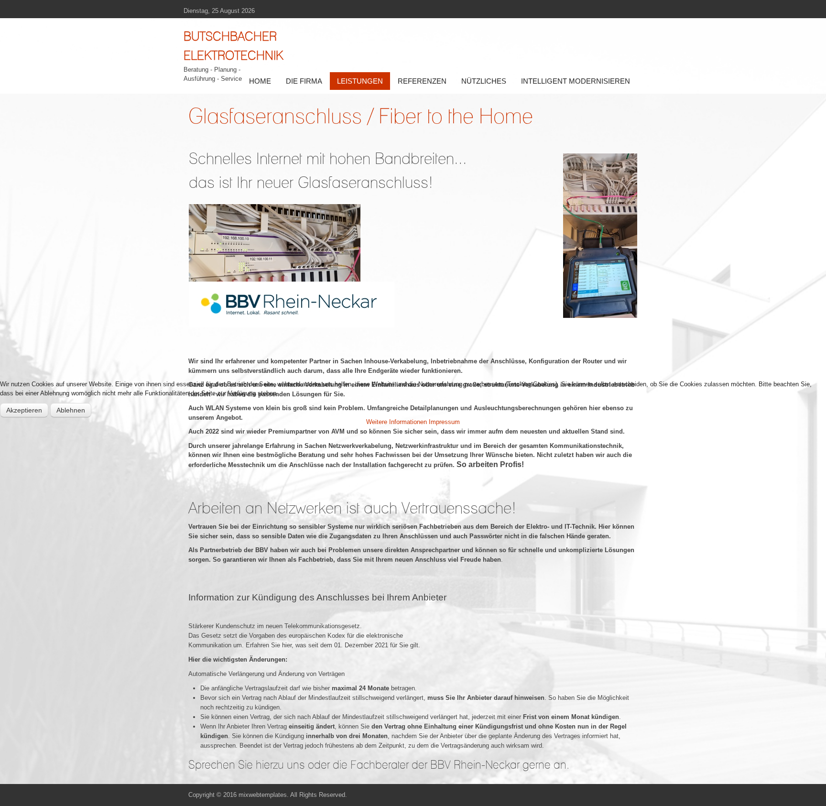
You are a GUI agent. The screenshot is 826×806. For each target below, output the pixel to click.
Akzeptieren (24, 410)
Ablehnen (70, 410)
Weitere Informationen (396, 421)
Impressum (444, 421)
